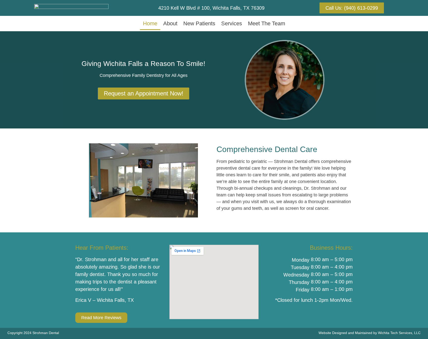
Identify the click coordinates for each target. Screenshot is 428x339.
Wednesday (296, 274)
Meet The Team (266, 23)
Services (231, 23)
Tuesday (300, 267)
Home (150, 23)
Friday (302, 289)
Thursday (299, 282)
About (170, 23)
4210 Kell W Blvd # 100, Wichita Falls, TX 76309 (211, 8)
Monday (300, 259)
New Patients (199, 23)
